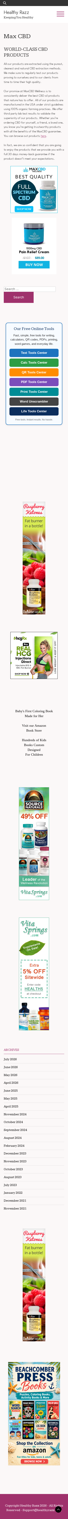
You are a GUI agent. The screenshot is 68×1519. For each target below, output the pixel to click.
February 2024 (14, 1146)
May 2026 (10, 1075)
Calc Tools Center (34, 362)
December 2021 (15, 1201)
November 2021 (15, 1208)
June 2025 (11, 1091)
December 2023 (15, 1153)
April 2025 (11, 1106)
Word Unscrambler (34, 401)
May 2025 (10, 1098)
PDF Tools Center (34, 382)
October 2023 (13, 1169)
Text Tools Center (34, 353)
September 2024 (15, 1130)
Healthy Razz (16, 12)
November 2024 (15, 1114)
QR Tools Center (34, 372)
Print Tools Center (34, 392)
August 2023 (13, 1177)
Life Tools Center (34, 411)
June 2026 (11, 1067)
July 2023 (10, 1185)
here (43, 136)
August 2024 (13, 1138)
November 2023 (15, 1161)
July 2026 (10, 1059)
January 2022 (13, 1193)
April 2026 (11, 1083)
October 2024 (13, 1122)
